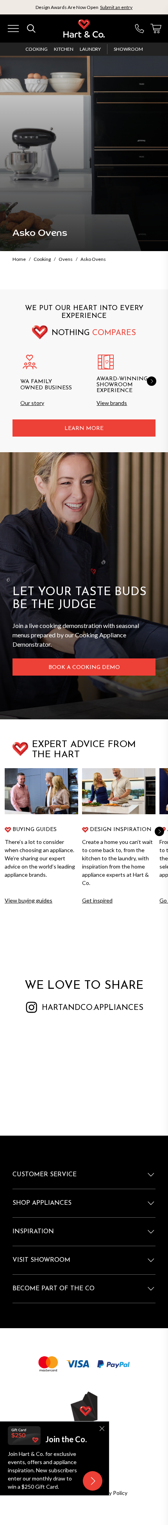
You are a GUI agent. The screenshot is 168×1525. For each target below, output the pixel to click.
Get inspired (97, 900)
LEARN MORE (84, 429)
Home (19, 259)
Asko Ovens (93, 259)
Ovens (66, 259)
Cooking (36, 49)
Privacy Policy (110, 1492)
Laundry (90, 49)
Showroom (128, 49)
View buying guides (28, 900)
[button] (151, 381)
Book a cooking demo (84, 668)
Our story (32, 403)
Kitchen (63, 49)
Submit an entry (116, 7)
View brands (112, 403)
